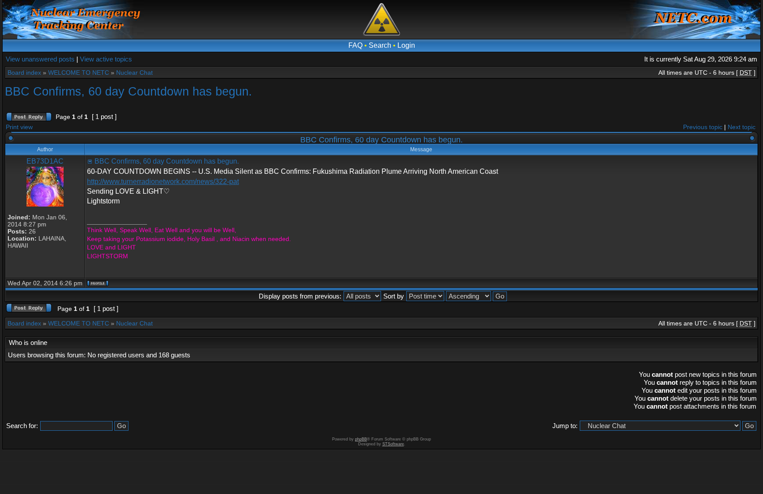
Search (380, 45)
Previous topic (702, 126)
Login (406, 45)
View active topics (106, 59)
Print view (19, 126)
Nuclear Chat (134, 72)
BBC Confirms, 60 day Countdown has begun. (128, 91)
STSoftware (393, 444)
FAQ (355, 45)
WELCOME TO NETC (78, 72)
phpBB (361, 439)
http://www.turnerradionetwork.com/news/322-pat (163, 181)
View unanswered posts (40, 59)
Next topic (741, 126)
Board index (24, 72)
